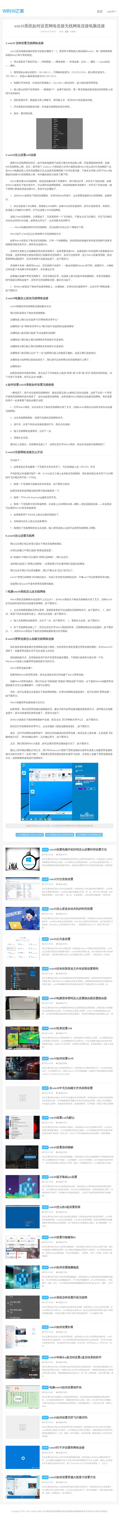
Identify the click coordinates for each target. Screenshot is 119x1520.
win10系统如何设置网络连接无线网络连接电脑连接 (59, 26)
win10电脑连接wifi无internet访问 (30, 835)
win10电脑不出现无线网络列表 (89, 835)
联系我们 (104, 1511)
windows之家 (13, 11)
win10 (111, 11)
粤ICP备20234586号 (92, 1511)
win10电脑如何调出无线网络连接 (59, 835)
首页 (100, 11)
